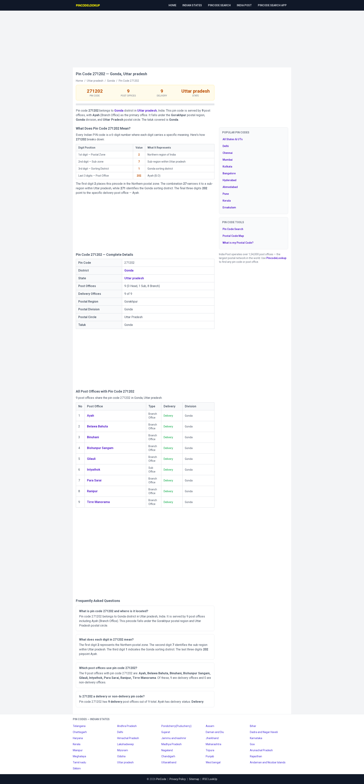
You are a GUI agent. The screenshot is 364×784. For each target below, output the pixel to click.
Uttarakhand (168, 762)
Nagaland (167, 750)
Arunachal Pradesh (261, 750)
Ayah (90, 415)
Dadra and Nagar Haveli (264, 732)
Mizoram (122, 750)
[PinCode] (88, 5)
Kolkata (227, 166)
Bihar (253, 726)
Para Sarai (94, 480)
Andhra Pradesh (127, 726)
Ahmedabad (230, 187)
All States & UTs (233, 139)
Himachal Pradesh (128, 738)
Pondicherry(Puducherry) (176, 726)
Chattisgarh (80, 732)
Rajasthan (256, 756)
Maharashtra (213, 744)
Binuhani (93, 437)
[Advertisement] (182, 37)
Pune (226, 193)
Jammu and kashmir (173, 738)
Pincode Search (219, 5)
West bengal (213, 762)
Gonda (118, 110)
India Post (244, 5)
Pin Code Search (233, 229)
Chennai (228, 152)
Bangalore (229, 173)
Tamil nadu (79, 762)
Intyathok (93, 469)
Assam (210, 726)
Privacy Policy (177, 779)
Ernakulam (229, 207)
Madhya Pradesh (171, 744)
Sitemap (194, 779)
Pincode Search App (272, 5)
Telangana (79, 726)
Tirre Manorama (98, 502)
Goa (252, 744)
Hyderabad (229, 180)
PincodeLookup (276, 258)
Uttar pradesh (147, 110)
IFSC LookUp (209, 779)
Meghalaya (79, 756)
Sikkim (77, 768)
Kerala (227, 200)
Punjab (210, 756)
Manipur (78, 750)
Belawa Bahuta (97, 426)
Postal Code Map (233, 235)
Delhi (226, 146)
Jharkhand (212, 738)
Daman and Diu (215, 732)
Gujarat (165, 732)
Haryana (78, 738)
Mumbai (228, 159)
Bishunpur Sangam (100, 448)
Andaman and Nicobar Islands (268, 762)
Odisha (121, 756)
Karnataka (256, 738)
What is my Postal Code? (238, 242)
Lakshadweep (125, 744)
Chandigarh (168, 756)
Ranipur (92, 491)
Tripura (210, 750)
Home (172, 5)
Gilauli (91, 459)
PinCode (161, 779)
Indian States (192, 5)
